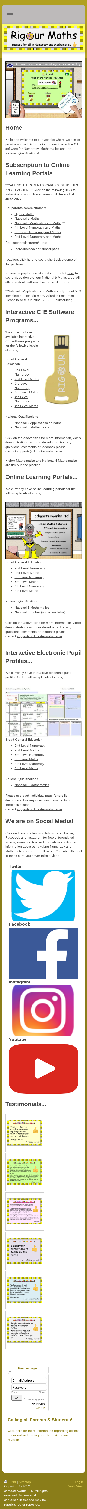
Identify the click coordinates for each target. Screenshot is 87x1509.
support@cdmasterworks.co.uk (39, 451)
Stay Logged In (36, 1399)
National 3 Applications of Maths (38, 423)
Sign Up (40, 1408)
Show (42, 1392)
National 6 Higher (27, 612)
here (30, 259)
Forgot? (15, 1392)
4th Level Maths (26, 406)
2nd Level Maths (27, 379)
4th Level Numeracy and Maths (38, 227)
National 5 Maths (27, 218)
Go (16, 1398)
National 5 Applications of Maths (38, 223)
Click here (15, 1431)
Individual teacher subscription (37, 249)
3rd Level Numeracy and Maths (38, 232)
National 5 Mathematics (32, 427)
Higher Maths (24, 214)
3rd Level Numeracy (29, 577)
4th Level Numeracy (29, 586)
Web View (75, 1486)
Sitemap (25, 1482)
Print (12, 1482)
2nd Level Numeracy (30, 568)
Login (79, 1482)
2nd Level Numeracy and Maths (38, 236)
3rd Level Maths (26, 392)
